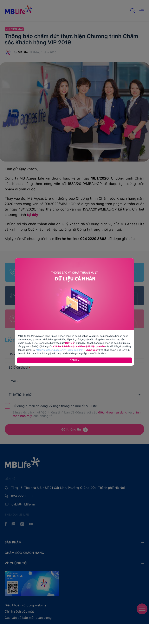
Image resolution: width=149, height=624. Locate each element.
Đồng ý (74, 360)
